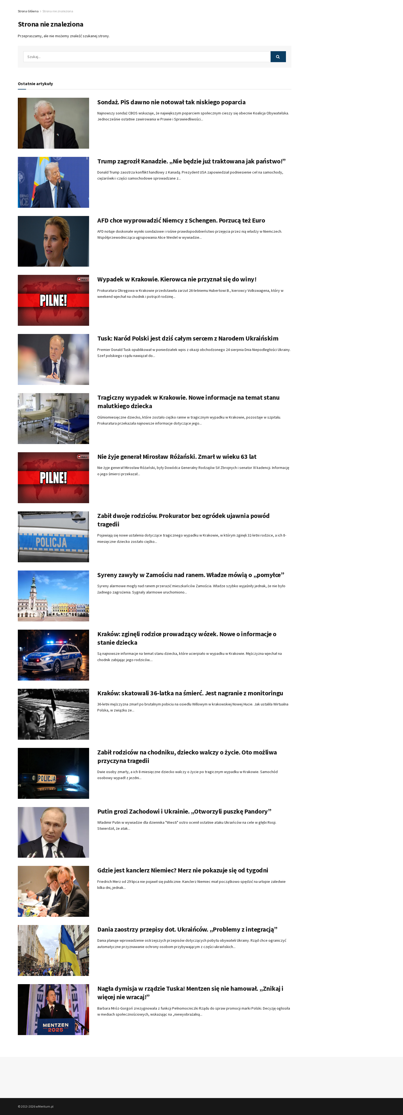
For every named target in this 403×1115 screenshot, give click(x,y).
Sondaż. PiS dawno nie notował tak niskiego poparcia (171, 102)
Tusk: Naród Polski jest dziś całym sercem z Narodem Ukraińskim (187, 338)
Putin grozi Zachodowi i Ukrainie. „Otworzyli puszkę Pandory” (184, 811)
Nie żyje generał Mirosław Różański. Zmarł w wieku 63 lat (176, 456)
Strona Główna (28, 11)
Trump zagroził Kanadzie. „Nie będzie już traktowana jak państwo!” (191, 161)
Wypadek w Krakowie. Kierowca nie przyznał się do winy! (176, 279)
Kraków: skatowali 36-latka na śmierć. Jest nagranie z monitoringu (190, 693)
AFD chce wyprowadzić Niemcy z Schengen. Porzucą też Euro (181, 220)
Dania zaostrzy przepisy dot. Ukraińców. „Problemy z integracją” (187, 929)
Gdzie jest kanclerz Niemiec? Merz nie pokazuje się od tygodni (182, 870)
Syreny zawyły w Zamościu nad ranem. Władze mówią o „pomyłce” (190, 575)
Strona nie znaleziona (57, 11)
